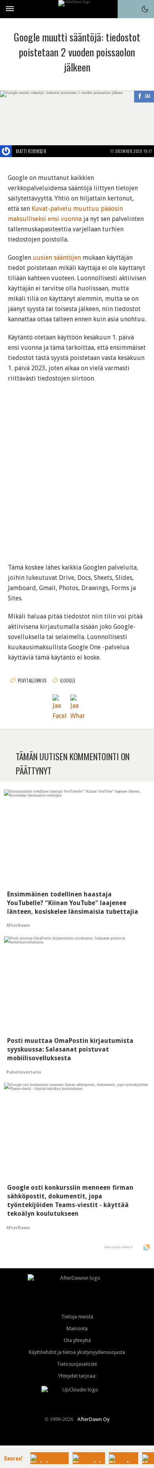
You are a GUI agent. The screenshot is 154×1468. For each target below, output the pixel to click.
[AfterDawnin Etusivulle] (77, 9)
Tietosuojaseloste (77, 1364)
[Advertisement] (77, 468)
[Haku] (127, 9)
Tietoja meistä (77, 1317)
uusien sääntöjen (57, 257)
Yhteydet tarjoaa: (77, 1376)
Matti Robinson (31, 151)
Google (67, 680)
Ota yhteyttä (77, 1340)
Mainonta (77, 1328)
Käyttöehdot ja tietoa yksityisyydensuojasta (77, 1352)
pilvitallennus (32, 680)
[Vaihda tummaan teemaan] (145, 9)
